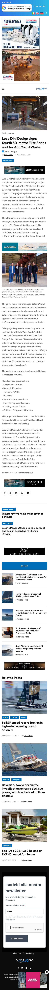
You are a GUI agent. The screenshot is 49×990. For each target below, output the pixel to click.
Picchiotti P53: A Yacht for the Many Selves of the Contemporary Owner (31, 612)
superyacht (16, 780)
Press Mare (8, 155)
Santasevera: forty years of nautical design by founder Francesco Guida (28, 630)
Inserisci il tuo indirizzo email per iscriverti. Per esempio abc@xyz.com (24, 918)
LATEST (24, 566)
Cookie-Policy (28, 953)
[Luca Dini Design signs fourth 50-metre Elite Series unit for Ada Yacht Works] (16, 493)
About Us (17, 953)
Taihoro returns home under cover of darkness (22, 515)
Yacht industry (8, 161)
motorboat (7, 845)
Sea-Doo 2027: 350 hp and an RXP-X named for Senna (22, 852)
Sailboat (6, 780)
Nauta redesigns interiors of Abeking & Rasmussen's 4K (28, 595)
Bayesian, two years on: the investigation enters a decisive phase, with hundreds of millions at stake (23, 790)
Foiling (5, 717)
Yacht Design (10, 151)
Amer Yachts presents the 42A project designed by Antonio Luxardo (29, 648)
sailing (23, 717)
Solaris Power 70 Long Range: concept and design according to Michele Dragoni (23, 530)
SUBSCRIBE (17, 939)
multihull (14, 717)
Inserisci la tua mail (15, 906)
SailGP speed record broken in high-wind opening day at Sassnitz (22, 726)
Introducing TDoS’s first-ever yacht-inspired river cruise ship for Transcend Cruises (31, 577)
